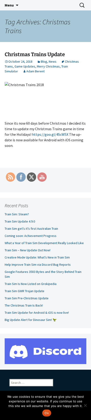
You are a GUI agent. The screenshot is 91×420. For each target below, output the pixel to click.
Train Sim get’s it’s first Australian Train (31, 228)
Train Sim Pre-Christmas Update (27, 298)
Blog (44, 61)
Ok (47, 413)
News (52, 61)
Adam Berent (35, 71)
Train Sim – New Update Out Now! (27, 250)
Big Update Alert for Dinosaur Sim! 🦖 (30, 320)
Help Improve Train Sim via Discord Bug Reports (38, 264)
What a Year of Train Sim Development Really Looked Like (44, 243)
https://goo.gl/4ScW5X (50, 134)
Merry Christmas (48, 66)
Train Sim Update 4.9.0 (20, 221)
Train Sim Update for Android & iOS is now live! (37, 312)
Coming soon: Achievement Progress (30, 236)
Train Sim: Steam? (17, 214)
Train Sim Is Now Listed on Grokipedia (30, 284)
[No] (85, 405)
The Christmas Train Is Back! (24, 305)
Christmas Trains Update (35, 54)
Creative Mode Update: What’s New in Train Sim (41, 257)
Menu (9, 5)
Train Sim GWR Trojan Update (24, 291)
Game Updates (24, 66)
